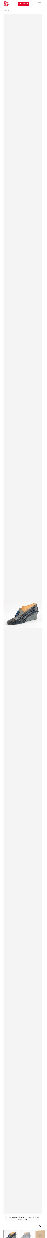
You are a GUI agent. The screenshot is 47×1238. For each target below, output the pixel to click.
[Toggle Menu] (40, 4)
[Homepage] (6, 3)
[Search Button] (33, 4)
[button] (40, 1226)
